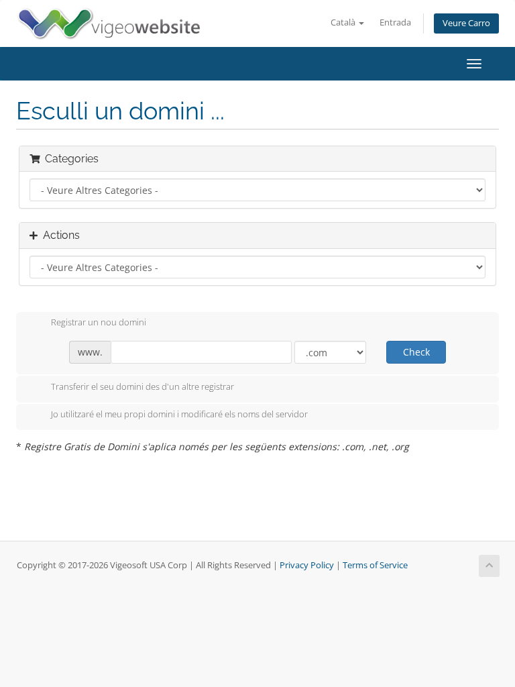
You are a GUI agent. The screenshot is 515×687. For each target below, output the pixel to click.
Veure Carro (466, 23)
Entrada (395, 22)
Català (344, 22)
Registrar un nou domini (98, 323)
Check (416, 352)
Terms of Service (375, 565)
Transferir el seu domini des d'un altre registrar (142, 386)
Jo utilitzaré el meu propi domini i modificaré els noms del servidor (179, 415)
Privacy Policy (307, 565)
